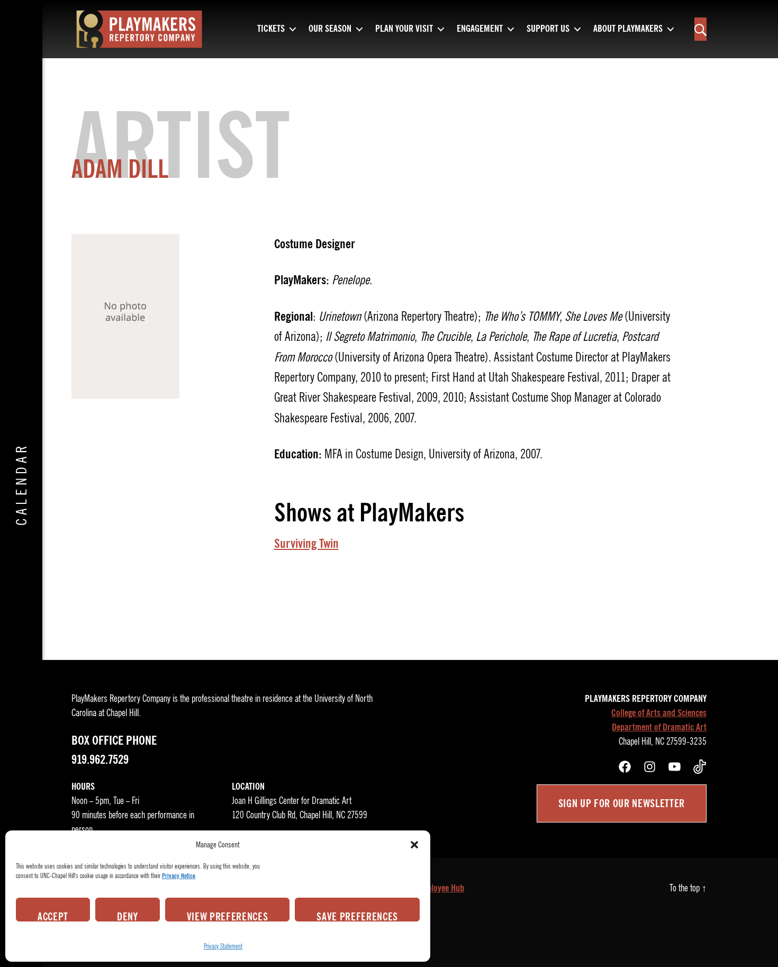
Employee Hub (440, 888)
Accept (53, 915)
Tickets (271, 29)
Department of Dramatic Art (659, 727)
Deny (127, 915)
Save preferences (357, 915)
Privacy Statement (223, 946)
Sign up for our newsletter (621, 803)
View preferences (227, 915)
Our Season (330, 29)
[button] (414, 844)
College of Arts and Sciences (659, 713)
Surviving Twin (306, 543)
